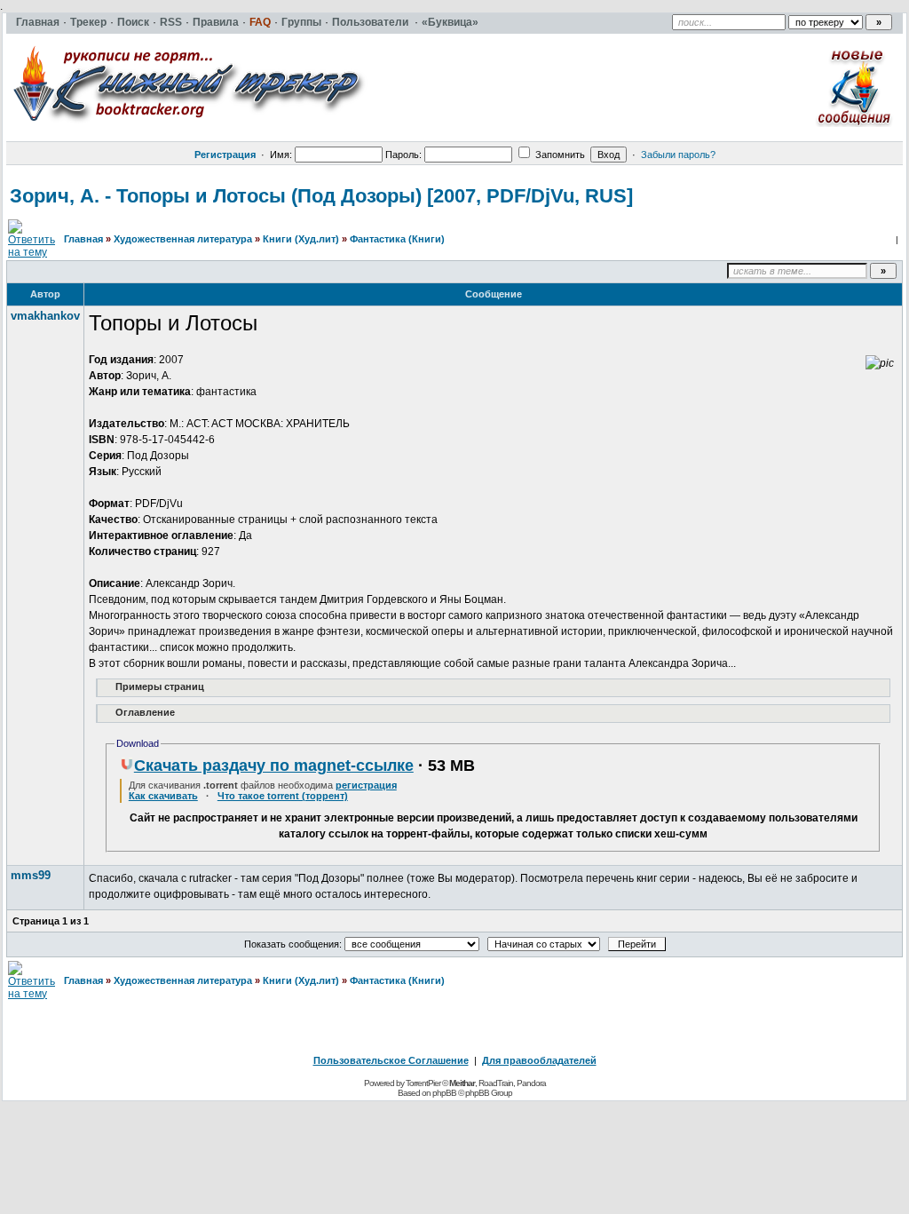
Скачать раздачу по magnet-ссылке (274, 765)
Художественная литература (183, 239)
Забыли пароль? (678, 154)
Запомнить (559, 154)
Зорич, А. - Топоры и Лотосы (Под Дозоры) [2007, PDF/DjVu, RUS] (321, 196)
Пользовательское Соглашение (391, 1060)
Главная (83, 239)
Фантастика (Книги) (397, 239)
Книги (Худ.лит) (301, 239)
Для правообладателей (539, 1060)
